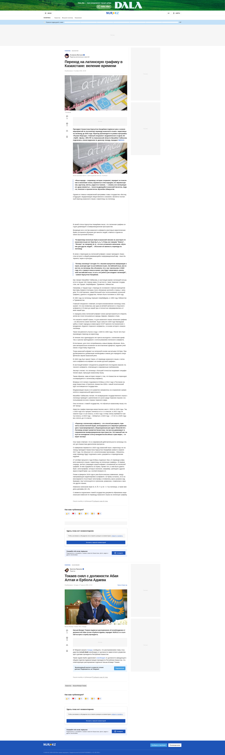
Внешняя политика (67, 17)
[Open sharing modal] (67, 130)
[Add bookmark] (67, 136)
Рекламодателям (175, 745)
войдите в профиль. (117, 536)
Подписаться (119, 668)
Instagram (120, 553)
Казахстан (57, 17)
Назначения (78, 17)
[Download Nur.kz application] (112, 5)
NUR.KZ (121, 140)
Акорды (90, 650)
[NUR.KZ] (112, 13)
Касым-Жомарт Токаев (79, 685)
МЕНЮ (49, 13)
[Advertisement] (112, 35)
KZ (168, 13)
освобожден (100, 658)
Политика (47, 17)
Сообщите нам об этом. (100, 501)
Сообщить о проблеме (159, 745)
